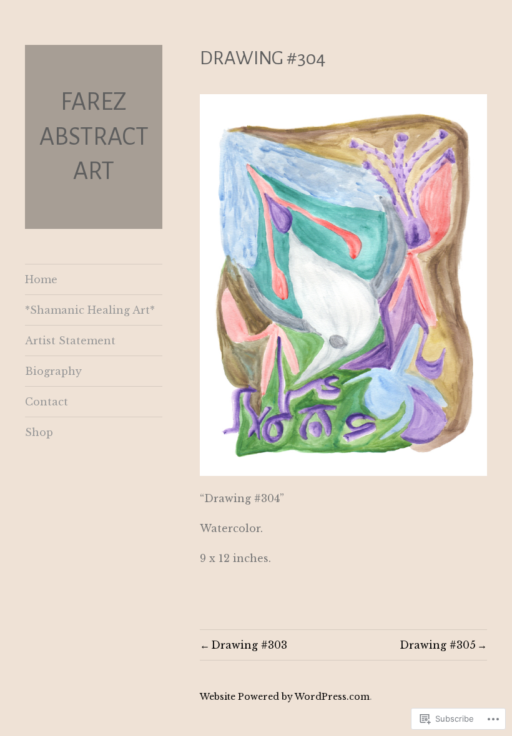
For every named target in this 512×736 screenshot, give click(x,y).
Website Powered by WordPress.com (285, 696)
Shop (39, 432)
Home (41, 279)
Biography (53, 371)
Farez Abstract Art (94, 136)
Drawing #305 (438, 645)
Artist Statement (70, 340)
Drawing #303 (249, 645)
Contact (46, 401)
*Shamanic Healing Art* (90, 310)
